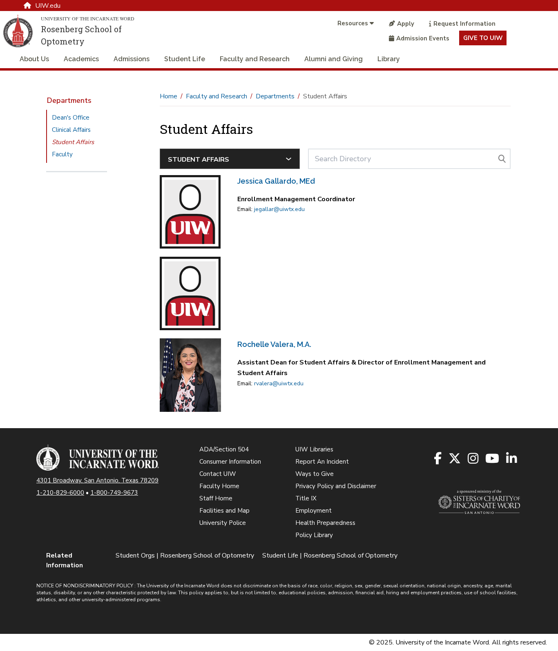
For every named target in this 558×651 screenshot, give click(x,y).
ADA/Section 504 (224, 449)
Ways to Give (314, 474)
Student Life (184, 59)
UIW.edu (47, 5)
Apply (405, 24)
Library (388, 59)
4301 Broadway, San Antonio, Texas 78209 (97, 480)
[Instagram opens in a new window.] (474, 459)
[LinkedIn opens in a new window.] (512, 459)
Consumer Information (230, 462)
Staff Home (215, 498)
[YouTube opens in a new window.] (492, 459)
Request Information (464, 24)
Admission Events (422, 38)
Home (168, 96)
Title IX (306, 498)
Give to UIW (482, 38)
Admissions (132, 59)
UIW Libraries (314, 449)
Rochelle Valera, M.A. (274, 344)
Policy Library (314, 535)
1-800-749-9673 (114, 493)
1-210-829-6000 (60, 493)
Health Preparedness (325, 523)
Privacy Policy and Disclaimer (335, 486)
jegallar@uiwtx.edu (279, 209)
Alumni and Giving (333, 59)
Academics (81, 59)
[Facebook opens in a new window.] (438, 459)
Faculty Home (219, 486)
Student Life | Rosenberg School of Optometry (329, 555)
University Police (222, 523)
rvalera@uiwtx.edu (279, 383)
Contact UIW (217, 474)
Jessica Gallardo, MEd (276, 181)
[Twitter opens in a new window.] (455, 459)
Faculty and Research (255, 59)
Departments (69, 100)
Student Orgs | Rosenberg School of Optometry (185, 555)
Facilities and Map (224, 511)
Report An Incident (322, 462)
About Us (34, 59)
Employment (313, 511)
